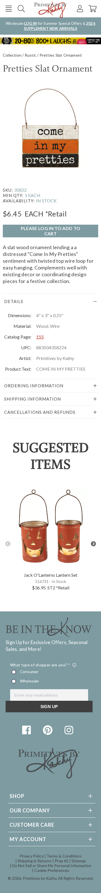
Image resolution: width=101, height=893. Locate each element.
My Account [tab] (28, 839)
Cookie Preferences (51, 870)
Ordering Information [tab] (33, 385)
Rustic (30, 55)
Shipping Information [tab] (32, 398)
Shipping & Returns (35, 860)
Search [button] (21, 9)
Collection (12, 55)
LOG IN (30, 23)
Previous (7, 544)
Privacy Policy (31, 856)
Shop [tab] (17, 796)
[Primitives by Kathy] (49, 777)
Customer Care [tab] (32, 825)
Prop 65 (61, 860)
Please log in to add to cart (50, 231)
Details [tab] (13, 301)
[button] (8, 9)
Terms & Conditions (64, 856)
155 (40, 336)
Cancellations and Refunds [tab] (39, 412)
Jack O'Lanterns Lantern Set (50, 575)
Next (93, 544)
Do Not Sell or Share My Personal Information (51, 865)
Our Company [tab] (30, 810)
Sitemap (79, 860)
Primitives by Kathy (39, 878)
